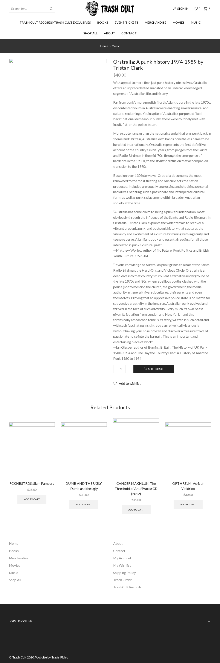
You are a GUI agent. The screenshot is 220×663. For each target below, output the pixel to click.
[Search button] (51, 8)
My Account (122, 558)
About (109, 33)
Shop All (90, 33)
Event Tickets (126, 22)
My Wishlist (122, 565)
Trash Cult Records (127, 587)
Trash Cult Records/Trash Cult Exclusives (55, 22)
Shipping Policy (124, 573)
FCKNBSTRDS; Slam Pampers (31, 483)
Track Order (122, 580)
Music (196, 22)
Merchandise (155, 22)
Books (102, 22)
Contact (129, 33)
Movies (179, 22)
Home (104, 46)
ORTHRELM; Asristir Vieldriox (188, 486)
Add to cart (155, 369)
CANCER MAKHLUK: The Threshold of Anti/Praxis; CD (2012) (136, 488)
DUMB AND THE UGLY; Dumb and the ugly (84, 486)
